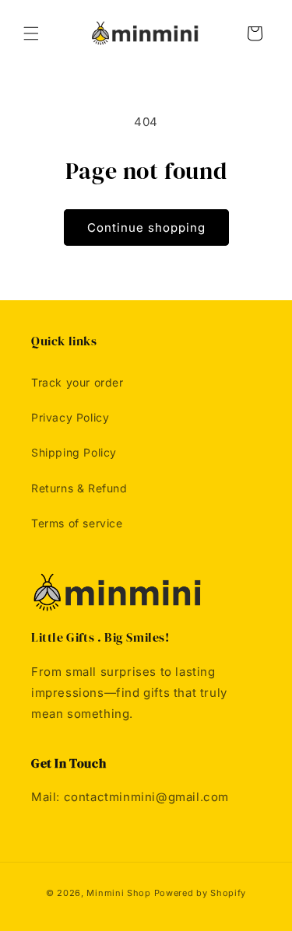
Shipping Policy (74, 452)
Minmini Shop (118, 892)
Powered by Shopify (200, 892)
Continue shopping (146, 227)
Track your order (77, 382)
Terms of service (77, 523)
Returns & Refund (79, 488)
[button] (31, 33)
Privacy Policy (70, 417)
